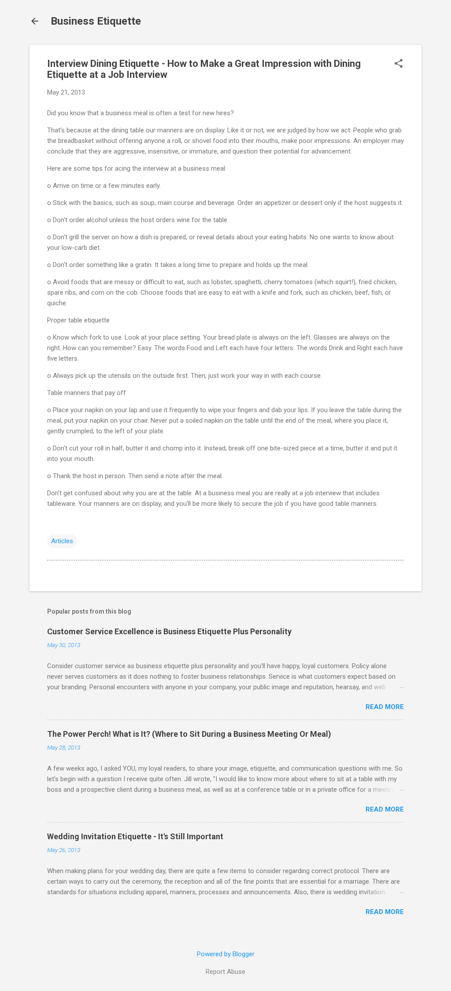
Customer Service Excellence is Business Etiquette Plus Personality (169, 631)
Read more (385, 707)
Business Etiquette (96, 21)
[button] (398, 64)
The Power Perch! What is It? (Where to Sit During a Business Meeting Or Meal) (189, 734)
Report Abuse (225, 972)
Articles (62, 541)
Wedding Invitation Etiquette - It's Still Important (135, 836)
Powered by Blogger (226, 954)
